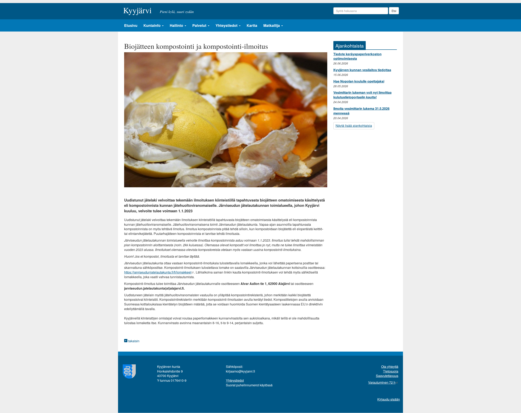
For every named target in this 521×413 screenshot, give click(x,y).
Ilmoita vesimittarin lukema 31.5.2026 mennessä (361, 111)
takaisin (133, 341)
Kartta (252, 25)
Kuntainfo (152, 25)
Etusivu (130, 25)
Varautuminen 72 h (381, 382)
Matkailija (272, 25)
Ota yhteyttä (389, 366)
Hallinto (177, 25)
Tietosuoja (390, 371)
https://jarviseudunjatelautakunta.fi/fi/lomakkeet (157, 272)
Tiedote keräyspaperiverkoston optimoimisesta (357, 56)
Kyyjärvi (137, 9)
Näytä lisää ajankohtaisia (354, 125)
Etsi (394, 11)
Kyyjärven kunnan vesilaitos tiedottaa (362, 70)
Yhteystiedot (227, 25)
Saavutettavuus (387, 375)
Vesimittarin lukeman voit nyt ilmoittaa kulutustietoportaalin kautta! (362, 94)
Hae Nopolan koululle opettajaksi (358, 81)
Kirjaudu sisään (388, 399)
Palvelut (199, 25)
